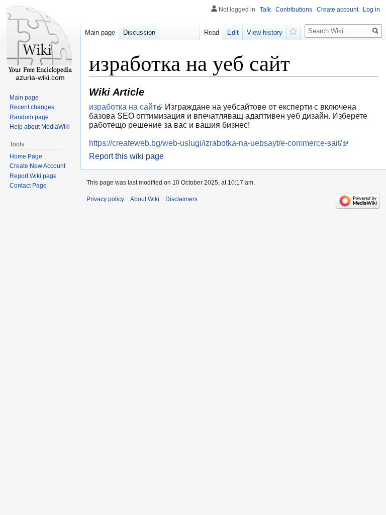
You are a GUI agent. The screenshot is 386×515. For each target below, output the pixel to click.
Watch (293, 30)
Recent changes (32, 107)
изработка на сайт (122, 107)
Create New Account (37, 165)
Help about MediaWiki (40, 126)
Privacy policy (105, 199)
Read (211, 32)
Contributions (293, 9)
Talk (265, 9)
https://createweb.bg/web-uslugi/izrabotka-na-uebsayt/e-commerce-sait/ (215, 143)
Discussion (139, 32)
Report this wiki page (126, 156)
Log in (371, 9)
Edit (233, 32)
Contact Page (28, 185)
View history (264, 32)
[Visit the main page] (40, 40)
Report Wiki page (33, 176)
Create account (337, 9)
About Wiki (144, 199)
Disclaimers (181, 199)
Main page (100, 32)
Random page (29, 117)
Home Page (26, 156)
